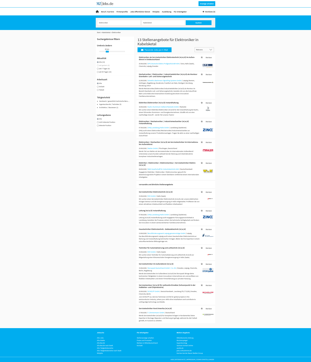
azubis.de (180, 348)
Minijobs (156, 11)
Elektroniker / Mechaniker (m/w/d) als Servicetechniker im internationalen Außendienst (168, 143)
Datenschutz (180, 359)
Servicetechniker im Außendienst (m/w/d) (156, 264)
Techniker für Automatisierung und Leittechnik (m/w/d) (162, 248)
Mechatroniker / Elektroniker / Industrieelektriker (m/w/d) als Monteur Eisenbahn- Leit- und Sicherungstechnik (168, 75)
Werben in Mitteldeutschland (147, 343)
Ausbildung (166, 11)
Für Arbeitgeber (180, 11)
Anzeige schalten (207, 3)
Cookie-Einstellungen (205, 359)
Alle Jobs (100, 338)
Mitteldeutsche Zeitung (185, 338)
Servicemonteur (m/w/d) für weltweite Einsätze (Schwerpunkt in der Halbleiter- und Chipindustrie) (167, 286)
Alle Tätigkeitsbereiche (105, 348)
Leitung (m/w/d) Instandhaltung (152, 210)
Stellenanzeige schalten (145, 338)
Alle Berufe (101, 343)
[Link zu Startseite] (106, 3)
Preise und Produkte (144, 340)
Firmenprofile (122, 11)
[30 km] (107, 52)
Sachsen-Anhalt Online (185, 345)
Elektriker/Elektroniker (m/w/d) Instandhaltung (158, 102)
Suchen (198, 22)
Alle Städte (101, 340)
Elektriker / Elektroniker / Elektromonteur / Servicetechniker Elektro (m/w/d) (167, 164)
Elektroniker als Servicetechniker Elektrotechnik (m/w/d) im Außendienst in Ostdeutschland (167, 58)
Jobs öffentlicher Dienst (140, 11)
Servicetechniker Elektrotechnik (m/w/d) (156, 192)
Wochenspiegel (182, 340)
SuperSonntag (182, 343)
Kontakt (140, 345)
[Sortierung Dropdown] (211, 50)
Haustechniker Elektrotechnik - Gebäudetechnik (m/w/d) (162, 229)
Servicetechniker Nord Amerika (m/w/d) (155, 308)
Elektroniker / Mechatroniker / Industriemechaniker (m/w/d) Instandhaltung (164, 122)
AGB (172, 359)
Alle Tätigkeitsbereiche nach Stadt (109, 350)
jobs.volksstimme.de (184, 350)
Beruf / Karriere (107, 11)
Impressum (190, 359)
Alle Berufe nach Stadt (105, 345)
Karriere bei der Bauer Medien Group (190, 353)
